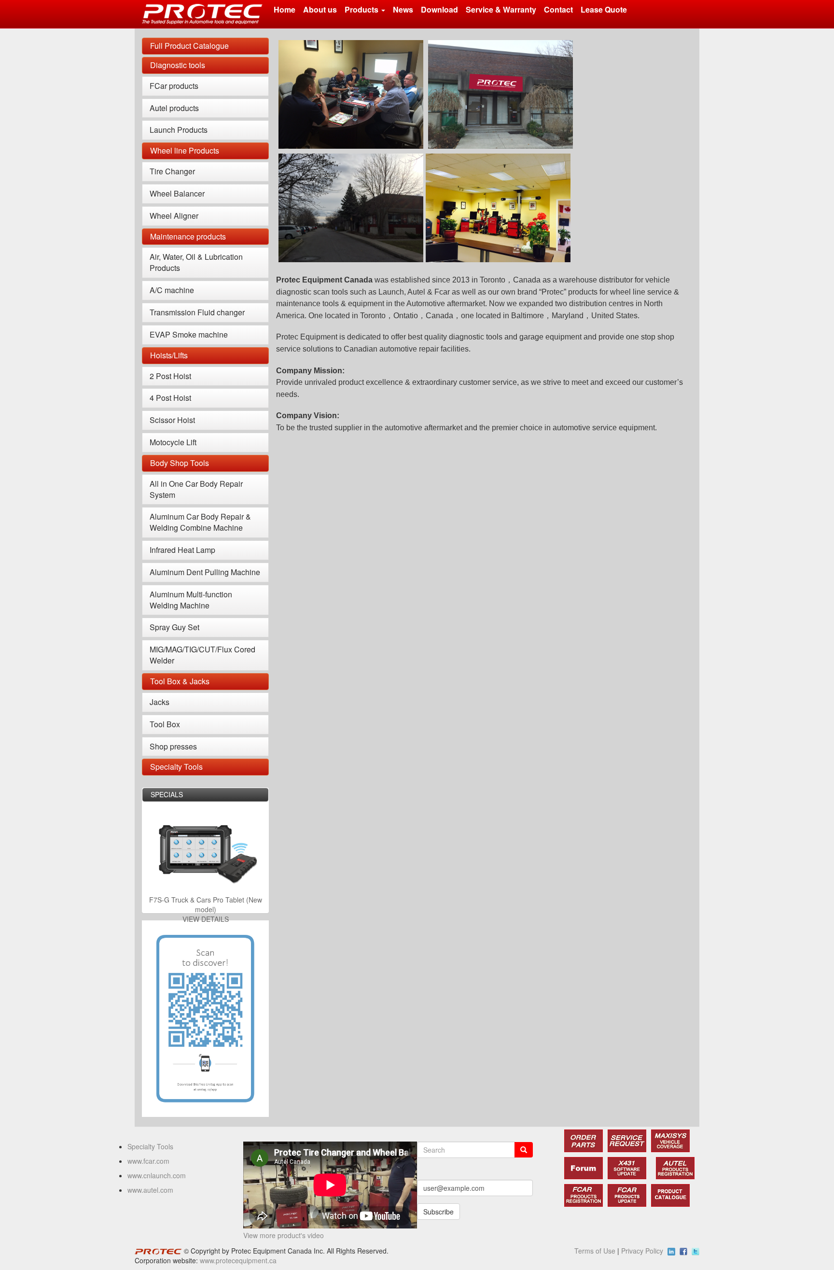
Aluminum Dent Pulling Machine (205, 572)
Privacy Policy (642, 1251)
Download (439, 9)
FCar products (174, 85)
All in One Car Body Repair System (196, 489)
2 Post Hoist (170, 375)
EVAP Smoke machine (189, 334)
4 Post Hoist (170, 397)
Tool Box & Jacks (179, 681)
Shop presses (173, 746)
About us (320, 9)
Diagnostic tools (177, 65)
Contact (558, 9)
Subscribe (438, 1211)
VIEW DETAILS (205, 919)
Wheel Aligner (174, 215)
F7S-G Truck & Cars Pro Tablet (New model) (205, 904)
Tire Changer (172, 171)
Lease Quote (604, 9)
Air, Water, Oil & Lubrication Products (196, 262)
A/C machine (172, 290)
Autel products (174, 107)
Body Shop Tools (179, 462)
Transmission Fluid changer (197, 312)
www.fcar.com (148, 1161)
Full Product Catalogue (189, 45)
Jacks (159, 701)
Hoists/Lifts (169, 355)
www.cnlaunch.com (156, 1175)
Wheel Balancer (177, 193)
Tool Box (165, 724)
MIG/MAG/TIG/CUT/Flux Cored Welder (202, 655)
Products (362, 9)
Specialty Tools (176, 766)
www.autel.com (150, 1190)
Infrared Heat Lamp (182, 549)
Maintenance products (188, 236)
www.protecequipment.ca (238, 1260)
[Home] (206, 14)
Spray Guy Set (174, 627)
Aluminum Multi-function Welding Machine (191, 600)
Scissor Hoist (172, 419)
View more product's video (283, 1235)
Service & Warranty (501, 9)
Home (284, 9)
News (403, 9)
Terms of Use (594, 1251)
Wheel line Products (184, 150)
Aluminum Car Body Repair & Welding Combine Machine (200, 522)
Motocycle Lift (173, 442)
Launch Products (179, 129)
